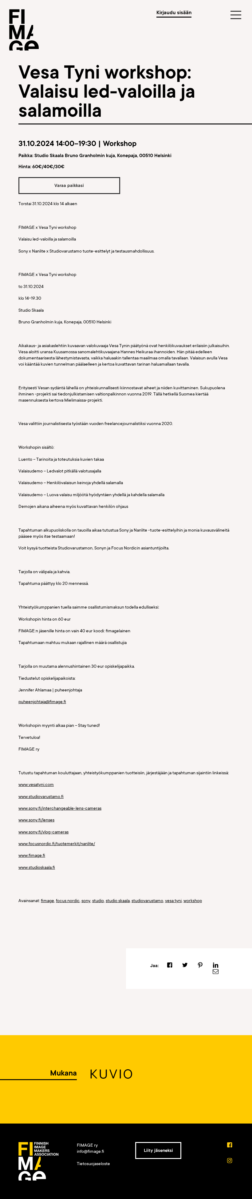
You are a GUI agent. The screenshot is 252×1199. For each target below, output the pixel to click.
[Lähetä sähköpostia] (215, 972)
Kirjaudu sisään (173, 12)
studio (98, 900)
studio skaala (118, 900)
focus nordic (68, 900)
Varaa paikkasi (69, 185)
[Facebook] (230, 1145)
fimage (47, 900)
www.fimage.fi (31, 855)
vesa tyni (173, 900)
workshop (192, 900)
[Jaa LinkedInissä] (215, 965)
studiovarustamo (147, 900)
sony (85, 900)
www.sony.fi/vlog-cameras (43, 831)
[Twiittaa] (185, 965)
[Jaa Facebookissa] (170, 965)
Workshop (119, 144)
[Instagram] (230, 1161)
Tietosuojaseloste (93, 1163)
